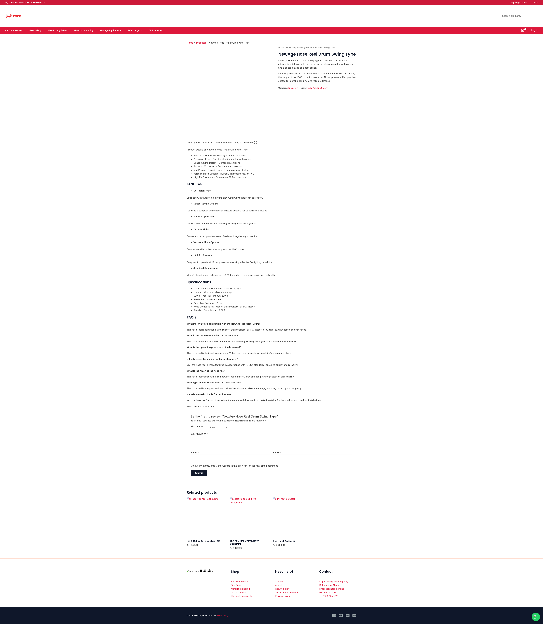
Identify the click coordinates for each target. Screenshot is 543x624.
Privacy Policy (282, 596)
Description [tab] (193, 142)
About (278, 585)
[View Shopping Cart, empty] (522, 30)
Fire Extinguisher (57, 30)
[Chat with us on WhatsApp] (536, 617)
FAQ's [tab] (238, 142)
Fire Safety (35, 30)
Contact (279, 581)
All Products (155, 30)
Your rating (199, 426)
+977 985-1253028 (36, 2)
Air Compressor (14, 30)
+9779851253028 (328, 596)
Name (195, 452)
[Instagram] (205, 570)
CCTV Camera (238, 592)
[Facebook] (201, 570)
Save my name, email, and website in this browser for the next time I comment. (235, 465)
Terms (535, 2)
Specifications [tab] (224, 142)
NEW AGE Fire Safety (317, 88)
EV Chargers (135, 30)
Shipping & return (518, 2)
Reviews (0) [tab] (250, 142)
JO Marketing (222, 615)
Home (281, 47)
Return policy (282, 588)
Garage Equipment (110, 30)
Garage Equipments (241, 596)
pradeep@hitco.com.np (331, 588)
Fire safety (291, 47)
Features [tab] (208, 142)
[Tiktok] (209, 570)
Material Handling (83, 30)
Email (277, 452)
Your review (199, 434)
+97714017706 (327, 592)
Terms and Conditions (286, 592)
